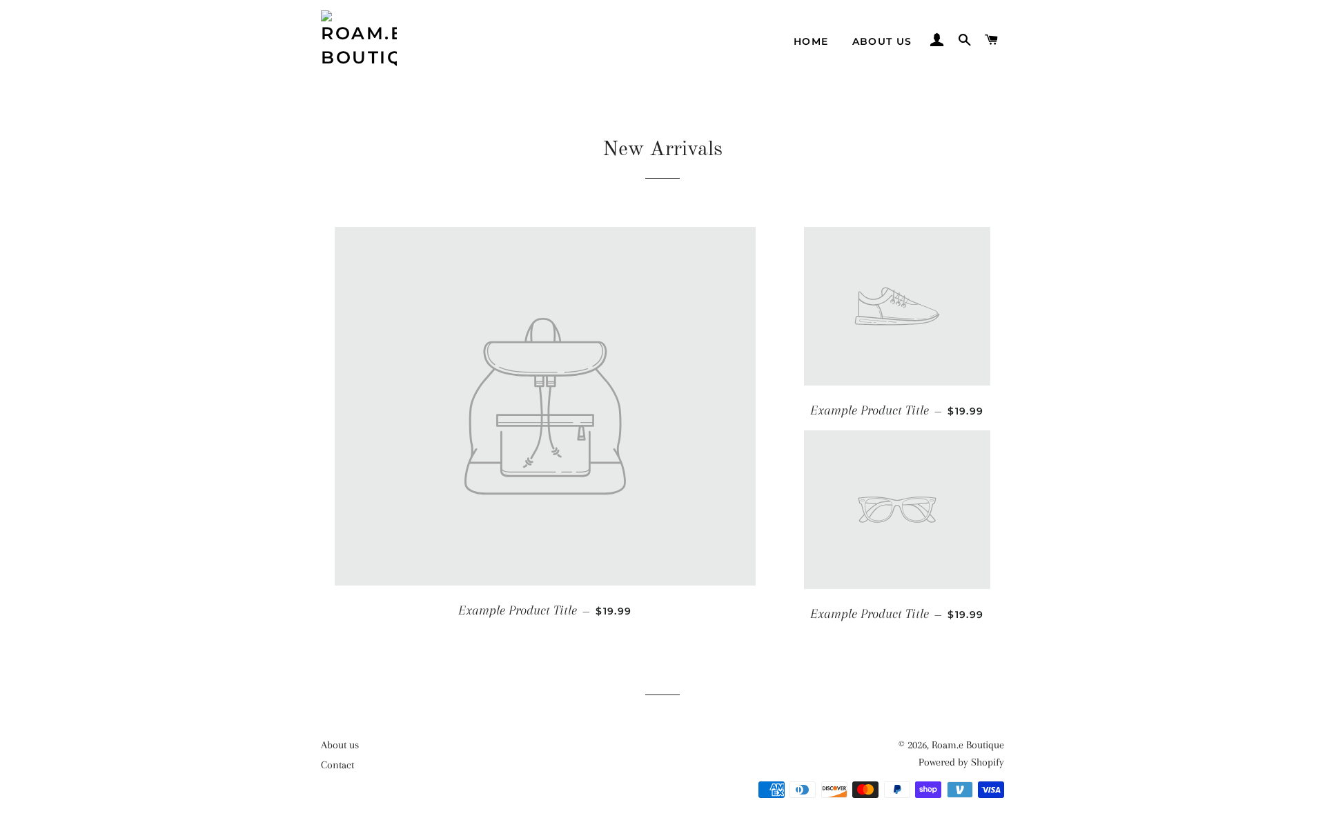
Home (811, 41)
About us (882, 41)
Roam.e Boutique (968, 745)
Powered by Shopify (961, 762)
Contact (337, 765)
